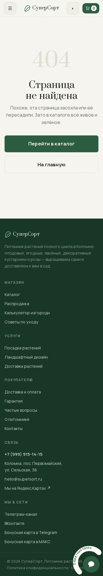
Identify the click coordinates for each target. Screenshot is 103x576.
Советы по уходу (21, 322)
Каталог (12, 294)
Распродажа (17, 303)
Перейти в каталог (51, 144)
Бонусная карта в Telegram (31, 532)
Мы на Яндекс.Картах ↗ (28, 488)
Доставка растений (24, 366)
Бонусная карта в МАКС (27, 541)
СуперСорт (45, 8)
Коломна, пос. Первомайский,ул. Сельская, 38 (33, 467)
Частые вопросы (21, 410)
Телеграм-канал (21, 514)
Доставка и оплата (23, 392)
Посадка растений (23, 348)
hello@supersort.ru (23, 479)
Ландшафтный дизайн (26, 357)
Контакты (14, 428)
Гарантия (14, 401)
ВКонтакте (15, 523)
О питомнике (17, 419)
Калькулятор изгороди (27, 312)
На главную (51, 164)
